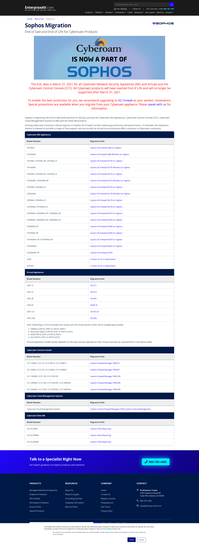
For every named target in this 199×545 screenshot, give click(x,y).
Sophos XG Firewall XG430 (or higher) (106, 226)
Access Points (35, 507)
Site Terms (105, 507)
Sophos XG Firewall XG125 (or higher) (106, 174)
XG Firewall (125, 100)
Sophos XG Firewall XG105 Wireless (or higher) (110, 167)
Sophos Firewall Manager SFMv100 (105, 376)
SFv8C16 (93, 305)
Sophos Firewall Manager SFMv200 (105, 383)
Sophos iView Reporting (100, 428)
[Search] (171, 4)
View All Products (36, 511)
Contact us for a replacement (102, 259)
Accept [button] (131, 540)
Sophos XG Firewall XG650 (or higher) (106, 246)
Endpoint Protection (38, 494)
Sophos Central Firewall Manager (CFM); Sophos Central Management (120, 409)
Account (169, 12)
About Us (160, 12)
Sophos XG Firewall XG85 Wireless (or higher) (109, 154)
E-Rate (130, 12)
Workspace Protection (39, 502)
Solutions (108, 12)
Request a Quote (108, 498)
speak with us (157, 104)
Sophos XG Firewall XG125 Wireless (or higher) (110, 180)
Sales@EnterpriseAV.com (150, 506)
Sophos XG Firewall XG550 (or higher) (106, 239)
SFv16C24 (94, 311)
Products (88, 12)
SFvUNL (93, 318)
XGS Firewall (34, 498)
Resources (138, 12)
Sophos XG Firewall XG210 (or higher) (106, 200)
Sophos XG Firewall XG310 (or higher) (106, 213)
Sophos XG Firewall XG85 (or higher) (105, 148)
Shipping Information (74, 502)
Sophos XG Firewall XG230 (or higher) (106, 207)
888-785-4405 (169, 9)
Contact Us (136, 9)
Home (29, 19)
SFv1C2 (93, 285)
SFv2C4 (93, 292)
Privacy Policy (106, 511)
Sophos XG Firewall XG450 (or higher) (106, 233)
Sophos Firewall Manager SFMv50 (104, 369)
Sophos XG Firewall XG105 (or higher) (106, 161)
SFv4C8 (93, 298)
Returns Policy (71, 507)
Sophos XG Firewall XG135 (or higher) (106, 187)
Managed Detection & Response (43, 490)
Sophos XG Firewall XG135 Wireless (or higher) (110, 193)
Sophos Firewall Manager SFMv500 (105, 389)
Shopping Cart (107, 502)
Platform (98, 12)
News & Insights (72, 494)
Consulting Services (73, 498)
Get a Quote (150, 12)
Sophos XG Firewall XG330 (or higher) (106, 220)
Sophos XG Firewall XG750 (101, 252)
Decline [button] (141, 540)
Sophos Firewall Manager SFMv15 (104, 363)
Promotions (119, 12)
